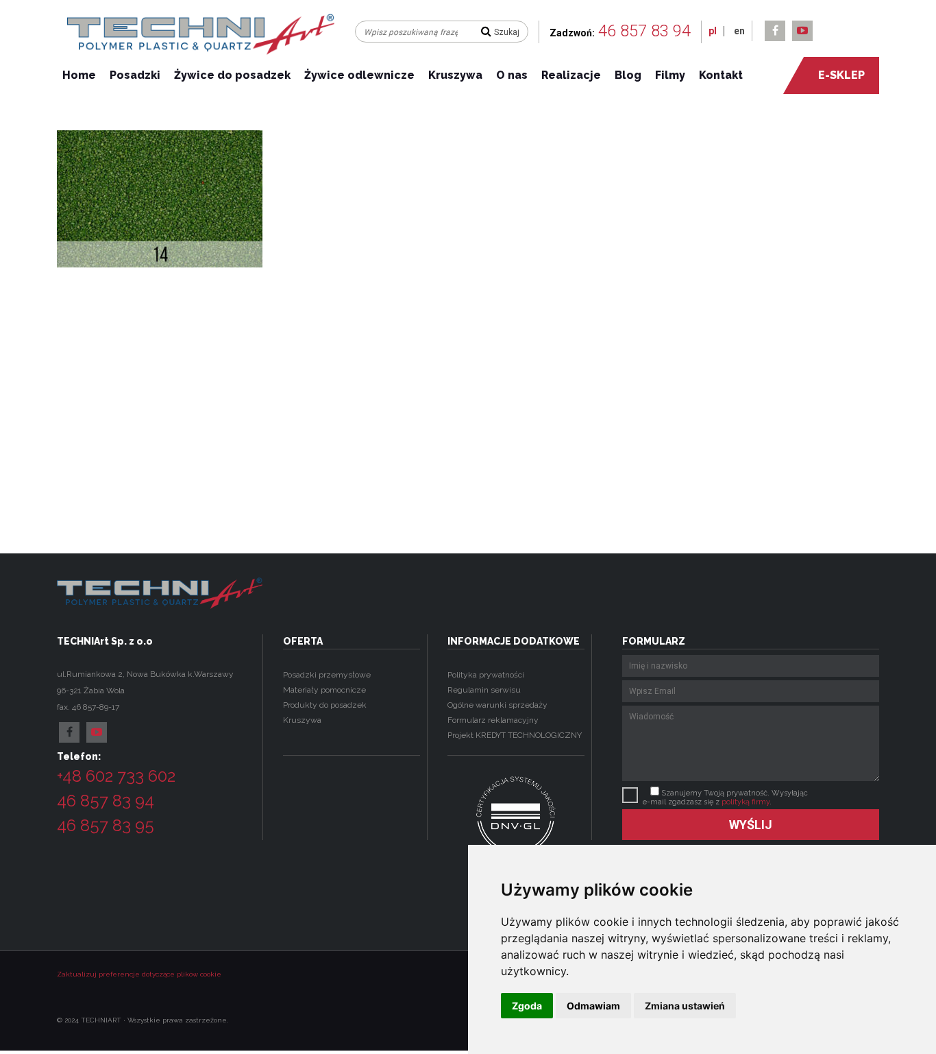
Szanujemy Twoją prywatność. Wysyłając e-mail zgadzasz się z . (725, 797)
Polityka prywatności (485, 675)
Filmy (670, 75)
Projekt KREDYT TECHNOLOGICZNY (514, 735)
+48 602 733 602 (116, 776)
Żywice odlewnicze (359, 75)
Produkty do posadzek (325, 705)
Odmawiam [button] (593, 1005)
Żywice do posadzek (232, 75)
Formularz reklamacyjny (493, 720)
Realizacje (571, 75)
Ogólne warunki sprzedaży (497, 705)
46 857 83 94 (644, 30)
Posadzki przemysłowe (327, 675)
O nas (512, 75)
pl (713, 30)
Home (79, 75)
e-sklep (841, 75)
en (739, 30)
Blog (628, 75)
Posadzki (135, 75)
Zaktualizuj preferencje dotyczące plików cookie (139, 974)
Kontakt (721, 75)
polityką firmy (745, 802)
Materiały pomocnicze (324, 690)
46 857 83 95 (105, 825)
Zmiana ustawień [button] (685, 1005)
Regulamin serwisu (484, 690)
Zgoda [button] (527, 1005)
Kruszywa (455, 75)
